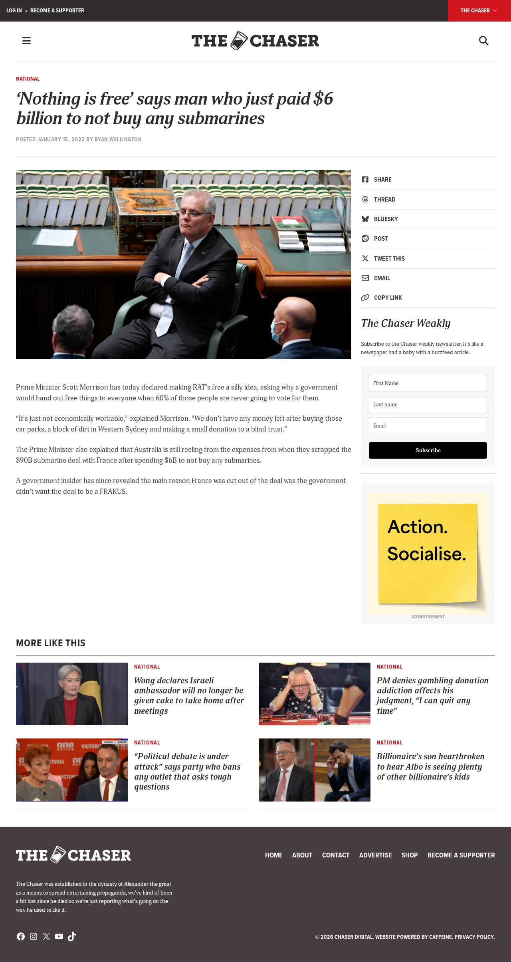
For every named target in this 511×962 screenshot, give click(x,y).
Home (274, 855)
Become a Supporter (57, 10)
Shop (410, 855)
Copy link (387, 297)
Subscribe (428, 450)
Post (380, 238)
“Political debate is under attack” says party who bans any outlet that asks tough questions (187, 771)
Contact (336, 855)
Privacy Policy (474, 936)
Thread (384, 199)
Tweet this (389, 258)
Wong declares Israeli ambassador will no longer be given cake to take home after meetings (189, 696)
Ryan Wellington (118, 139)
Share (382, 179)
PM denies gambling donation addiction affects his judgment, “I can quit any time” (433, 696)
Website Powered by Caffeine (413, 936)
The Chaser (476, 10)
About (302, 855)
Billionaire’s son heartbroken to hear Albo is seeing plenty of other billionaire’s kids (431, 766)
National (28, 78)
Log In (14, 10)
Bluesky (385, 219)
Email (381, 278)
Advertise (375, 855)
